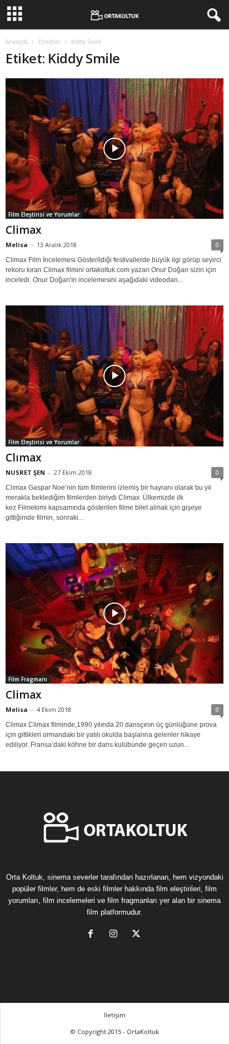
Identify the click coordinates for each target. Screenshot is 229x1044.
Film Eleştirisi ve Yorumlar (43, 214)
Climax (23, 230)
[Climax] (114, 148)
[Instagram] (115, 935)
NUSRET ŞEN (25, 472)
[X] (137, 935)
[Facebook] (93, 935)
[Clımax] (114, 375)
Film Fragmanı (27, 679)
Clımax (23, 457)
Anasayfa (17, 42)
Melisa (17, 244)
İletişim (115, 1015)
